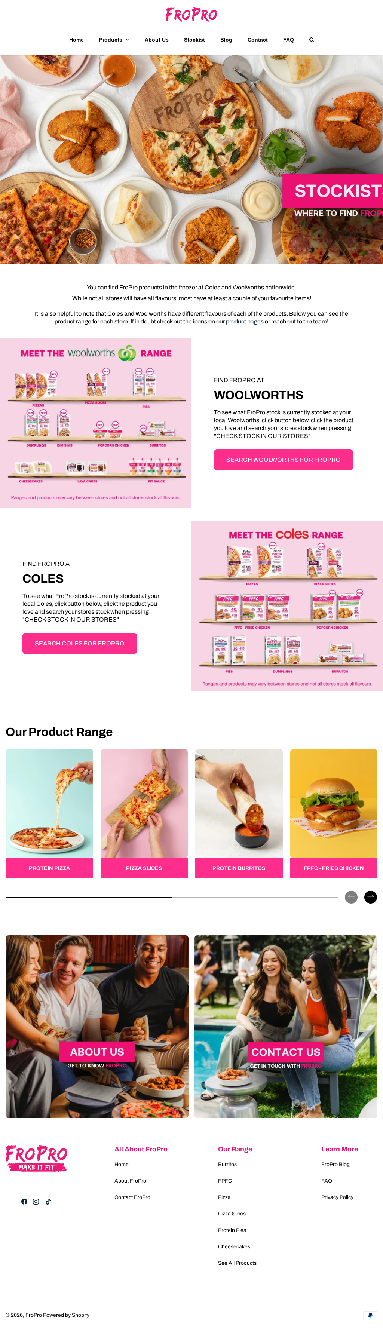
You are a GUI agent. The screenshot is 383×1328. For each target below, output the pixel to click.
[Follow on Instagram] (36, 1201)
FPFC (225, 1181)
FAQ (326, 1181)
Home (121, 1164)
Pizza (224, 1197)
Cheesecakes (234, 1246)
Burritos (227, 1164)
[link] (49, 813)
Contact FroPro (132, 1197)
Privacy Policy (337, 1197)
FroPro (33, 1315)
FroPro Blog (335, 1164)
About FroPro (130, 1181)
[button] (351, 891)
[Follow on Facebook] (24, 1201)
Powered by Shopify (66, 1315)
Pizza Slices (232, 1214)
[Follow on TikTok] (48, 1201)
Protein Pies (232, 1230)
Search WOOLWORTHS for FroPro (283, 460)
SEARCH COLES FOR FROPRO (80, 643)
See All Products (237, 1263)
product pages (245, 321)
